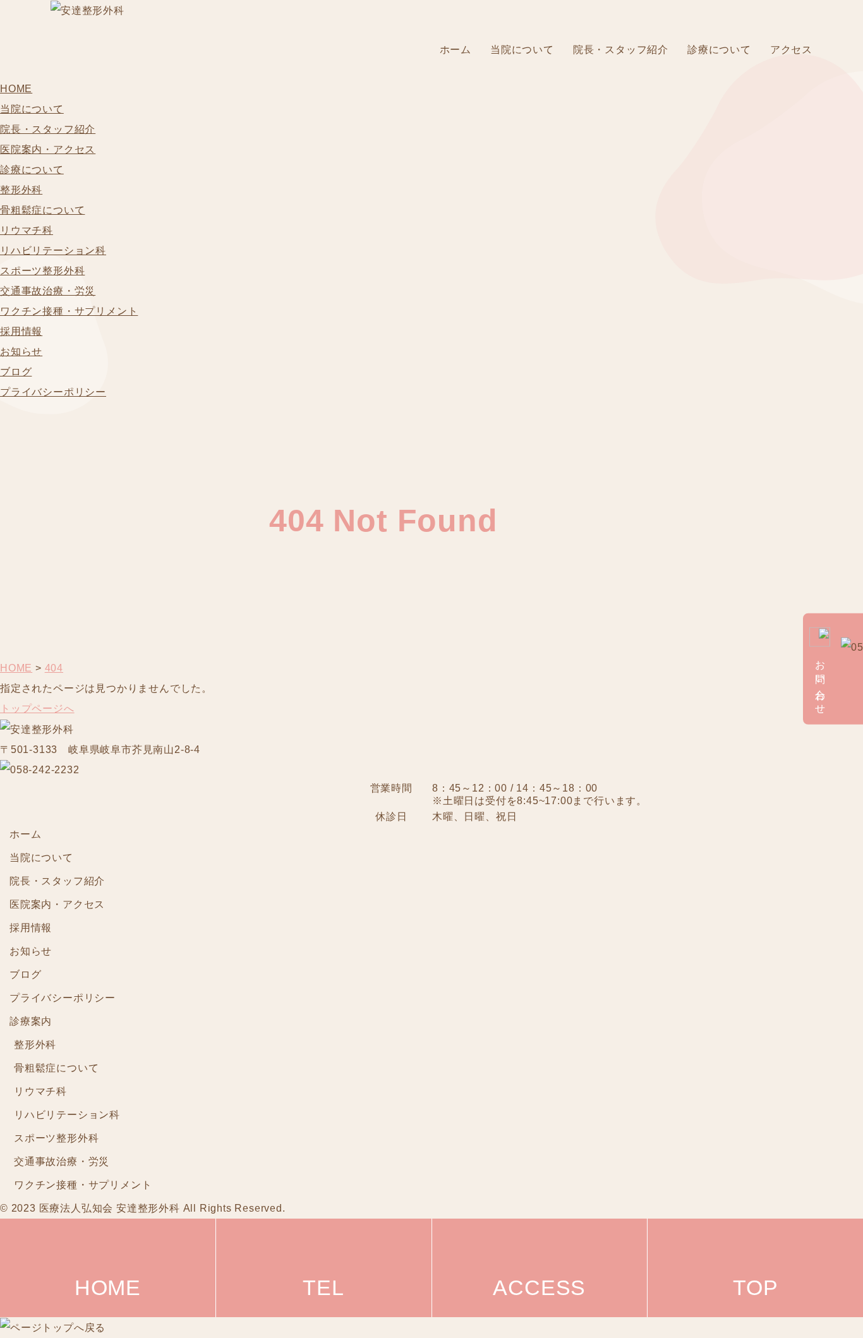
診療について (719, 49)
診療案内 (30, 1021)
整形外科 (21, 189)
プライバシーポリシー (53, 392)
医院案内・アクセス (47, 149)
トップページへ (37, 708)
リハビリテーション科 (53, 250)
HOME (16, 88)
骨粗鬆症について (42, 210)
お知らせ (21, 351)
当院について (522, 49)
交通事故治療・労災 (47, 291)
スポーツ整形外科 (42, 270)
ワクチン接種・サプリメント (69, 311)
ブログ (16, 371)
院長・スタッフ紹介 (620, 49)
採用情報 (21, 331)
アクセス (791, 49)
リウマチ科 (26, 230)
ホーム (455, 49)
